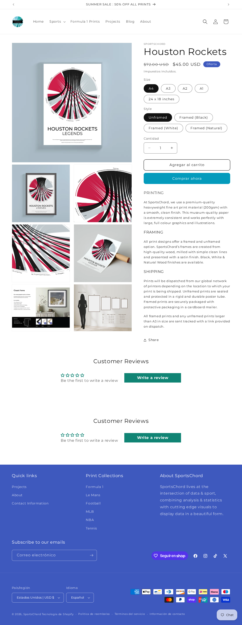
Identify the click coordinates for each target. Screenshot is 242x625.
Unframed (158, 117)
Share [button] (153, 340)
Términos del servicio (130, 614)
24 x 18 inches (161, 99)
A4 (151, 88)
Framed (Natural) (206, 128)
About (17, 495)
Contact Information (30, 503)
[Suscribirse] (91, 555)
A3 (168, 88)
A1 (201, 88)
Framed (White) (163, 128)
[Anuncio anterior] (13, 4)
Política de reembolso (94, 614)
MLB (90, 511)
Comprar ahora (187, 178)
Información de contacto (167, 614)
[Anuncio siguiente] (228, 4)
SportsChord (32, 614)
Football (93, 503)
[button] (57, 21)
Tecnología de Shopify (58, 614)
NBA (90, 520)
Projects (19, 487)
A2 (185, 88)
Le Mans (93, 495)
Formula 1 (94, 487)
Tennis (91, 528)
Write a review (152, 377)
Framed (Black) (193, 117)
